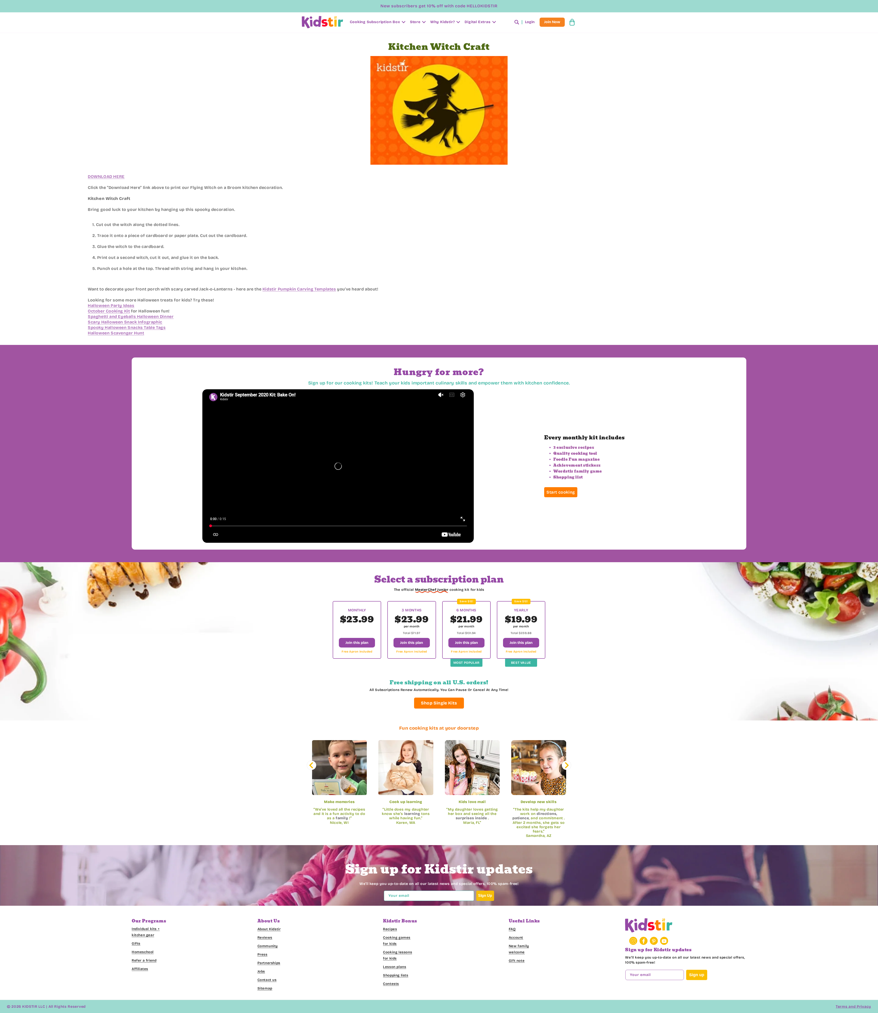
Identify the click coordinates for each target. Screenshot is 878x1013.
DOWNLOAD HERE (106, 176)
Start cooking (560, 492)
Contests (391, 984)
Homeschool (143, 952)
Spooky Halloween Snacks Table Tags (127, 327)
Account (516, 938)
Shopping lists (395, 975)
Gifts (136, 944)
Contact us (267, 980)
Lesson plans (394, 967)
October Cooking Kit (109, 311)
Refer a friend (144, 961)
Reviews (264, 938)
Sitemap (264, 988)
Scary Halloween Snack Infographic (125, 322)
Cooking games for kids (396, 941)
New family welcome (519, 949)
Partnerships (268, 963)
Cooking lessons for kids (397, 955)
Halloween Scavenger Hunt (116, 333)
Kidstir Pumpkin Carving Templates (299, 289)
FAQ (512, 929)
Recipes (390, 929)
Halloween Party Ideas (111, 305)
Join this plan (356, 642)
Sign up (696, 975)
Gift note (517, 961)
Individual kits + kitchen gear (146, 932)
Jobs (261, 972)
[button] (377, 22)
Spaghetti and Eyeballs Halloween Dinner (131, 316)
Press (262, 955)
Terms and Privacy (853, 1006)
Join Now (552, 22)
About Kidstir (269, 929)
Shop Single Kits (439, 703)
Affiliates (140, 969)
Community (267, 946)
